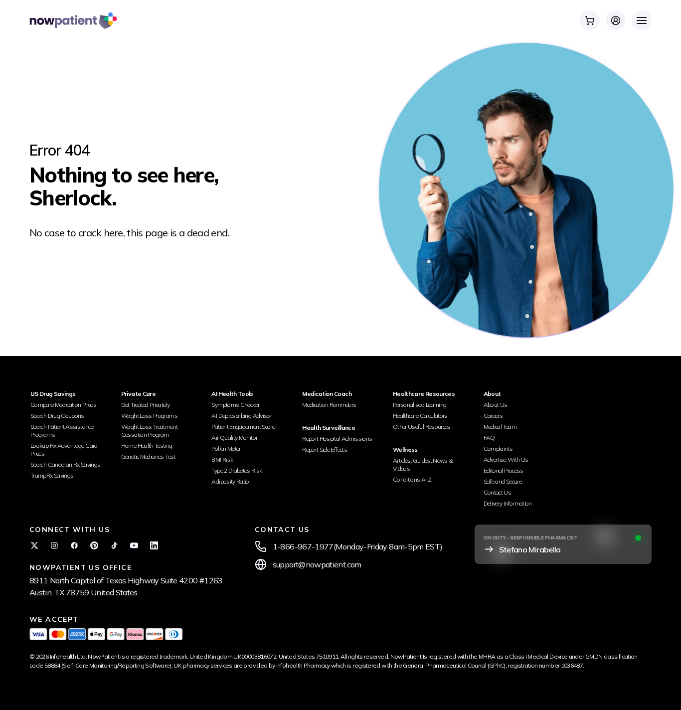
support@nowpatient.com (317, 564)
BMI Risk (222, 459)
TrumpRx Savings (51, 475)
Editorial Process (503, 470)
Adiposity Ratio (230, 481)
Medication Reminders (329, 404)
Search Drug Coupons (57, 415)
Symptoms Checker (235, 404)
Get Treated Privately (145, 404)
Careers (493, 415)
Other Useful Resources (422, 426)
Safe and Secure (502, 481)
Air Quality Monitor (234, 437)
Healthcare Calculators (420, 415)
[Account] (616, 20)
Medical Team (500, 426)
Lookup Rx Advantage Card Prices (64, 449)
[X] (34, 545)
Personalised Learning (420, 404)
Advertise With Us (506, 459)
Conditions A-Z (412, 479)
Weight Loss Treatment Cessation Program (149, 430)
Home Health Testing (146, 445)
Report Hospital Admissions (337, 438)
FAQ (489, 437)
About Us (496, 404)
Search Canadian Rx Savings (65, 464)
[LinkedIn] (154, 545)
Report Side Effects (324, 449)
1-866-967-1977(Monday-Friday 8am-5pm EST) (358, 546)
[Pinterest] (94, 545)
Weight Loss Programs (149, 415)
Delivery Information (508, 503)
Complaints (498, 448)
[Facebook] (74, 545)
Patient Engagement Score (243, 426)
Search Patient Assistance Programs (61, 430)
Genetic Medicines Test (148, 456)
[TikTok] (114, 545)
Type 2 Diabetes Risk (236, 470)
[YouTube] (134, 545)
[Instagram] (54, 545)
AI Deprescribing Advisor (241, 415)
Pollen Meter (225, 448)
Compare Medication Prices (63, 404)
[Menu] (642, 20)
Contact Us (497, 492)
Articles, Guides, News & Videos (423, 464)
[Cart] (590, 20)
